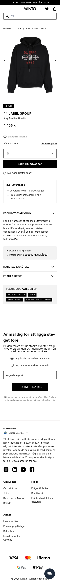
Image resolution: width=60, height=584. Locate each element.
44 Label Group (17, 113)
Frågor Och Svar (40, 488)
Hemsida (7, 29)
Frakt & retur (12, 276)
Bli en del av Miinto (13, 498)
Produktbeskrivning (17, 213)
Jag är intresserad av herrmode (32, 365)
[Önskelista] (47, 9)
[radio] (12, 358)
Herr (19, 29)
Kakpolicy (8, 531)
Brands (7, 503)
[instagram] (6, 470)
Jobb (6, 493)
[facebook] (32, 470)
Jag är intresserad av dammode (32, 358)
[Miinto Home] (30, 9)
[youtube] (23, 470)
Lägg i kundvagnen (30, 164)
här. (53, 400)
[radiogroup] (30, 362)
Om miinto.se (10, 488)
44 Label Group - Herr (38, 300)
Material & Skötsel (16, 266)
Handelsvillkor (10, 521)
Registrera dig (30, 387)
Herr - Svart (15, 300)
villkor (45, 397)
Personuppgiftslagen (14, 526)
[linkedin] (14, 470)
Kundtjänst (37, 493)
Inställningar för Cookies (11, 538)
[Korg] (55, 9)
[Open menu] (5, 9)
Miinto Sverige (16, 433)
